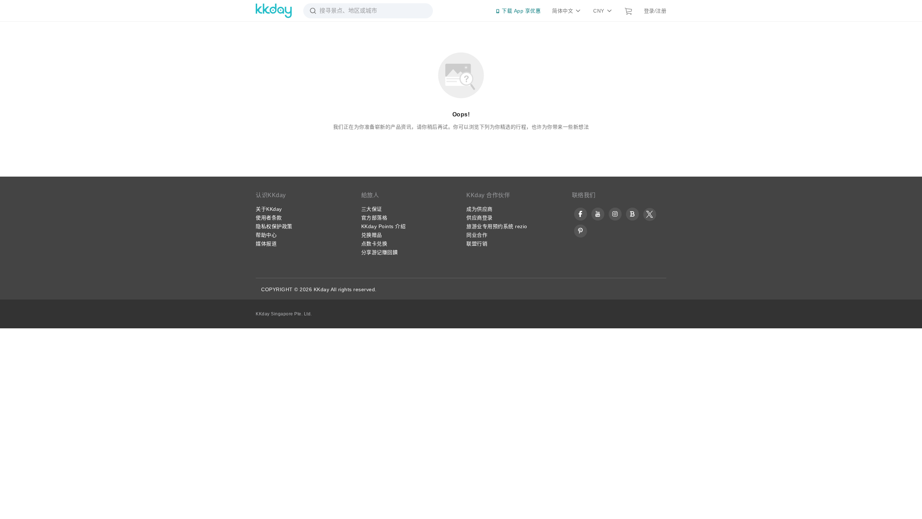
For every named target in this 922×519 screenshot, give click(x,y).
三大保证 (371, 209)
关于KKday (269, 209)
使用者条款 (269, 218)
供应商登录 (479, 218)
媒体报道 (266, 244)
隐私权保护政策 (274, 226)
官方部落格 (374, 218)
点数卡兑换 (374, 244)
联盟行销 (476, 244)
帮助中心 (266, 235)
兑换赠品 (371, 235)
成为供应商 (479, 209)
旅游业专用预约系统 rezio (496, 226)
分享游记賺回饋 (379, 252)
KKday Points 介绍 (383, 226)
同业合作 (476, 235)
